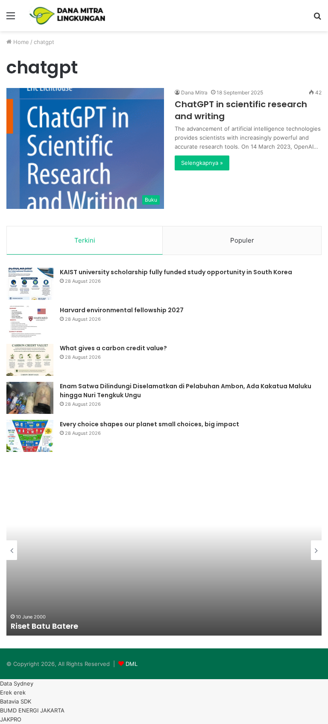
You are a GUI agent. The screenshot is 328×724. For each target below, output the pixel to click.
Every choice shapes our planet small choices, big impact (149, 424)
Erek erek (13, 692)
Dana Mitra (194, 92)
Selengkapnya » (202, 162)
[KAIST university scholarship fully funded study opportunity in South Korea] (29, 284)
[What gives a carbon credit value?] (29, 360)
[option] (164, 550)
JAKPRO (10, 719)
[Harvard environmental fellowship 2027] (29, 322)
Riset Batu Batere (44, 626)
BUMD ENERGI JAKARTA (32, 710)
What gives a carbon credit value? (113, 348)
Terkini (84, 240)
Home (20, 41)
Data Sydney (16, 683)
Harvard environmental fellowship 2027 (122, 310)
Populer (242, 240)
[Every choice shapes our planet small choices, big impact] (29, 436)
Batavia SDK (15, 701)
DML (132, 663)
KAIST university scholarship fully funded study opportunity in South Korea (176, 272)
